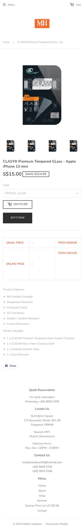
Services (42, 500)
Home (6, 42)
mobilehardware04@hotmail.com (42, 462)
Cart (78, 5)
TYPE (6, 185)
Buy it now (18, 217)
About (42, 491)
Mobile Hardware (32, 524)
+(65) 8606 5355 (49, 401)
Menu (11, 5)
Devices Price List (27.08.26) (42, 505)
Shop (42, 496)
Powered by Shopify (57, 524)
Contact (42, 511)
